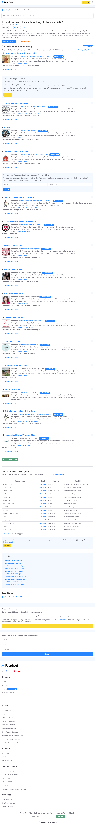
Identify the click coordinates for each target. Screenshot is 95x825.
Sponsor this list (25, 41)
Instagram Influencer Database (12, 736)
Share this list (7, 593)
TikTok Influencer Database (11, 743)
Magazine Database (8, 721)
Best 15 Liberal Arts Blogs (13, 574)
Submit (6, 189)
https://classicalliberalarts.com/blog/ (30, 225)
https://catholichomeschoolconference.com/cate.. (34, 201)
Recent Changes (7, 807)
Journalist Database (8, 725)
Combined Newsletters (9, 774)
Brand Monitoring (7, 771)
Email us (8, 95)
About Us (4, 682)
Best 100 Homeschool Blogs (13, 581)
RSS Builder (5, 785)
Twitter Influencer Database (11, 739)
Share (3, 27)
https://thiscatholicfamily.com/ (28, 345)
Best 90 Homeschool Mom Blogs (15, 579)
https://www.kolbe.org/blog (27, 130)
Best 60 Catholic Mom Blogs (13, 563)
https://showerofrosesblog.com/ (28, 249)
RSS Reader (5, 757)
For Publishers (6, 753)
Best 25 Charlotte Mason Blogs (14, 566)
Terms (3, 700)
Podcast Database (7, 717)
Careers (8, 689)
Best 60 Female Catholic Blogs (14, 571)
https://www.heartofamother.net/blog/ (30, 321)
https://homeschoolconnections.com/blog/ (32, 106)
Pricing (86, 2)
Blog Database (6, 714)
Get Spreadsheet (58, 474)
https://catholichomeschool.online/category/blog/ (34, 414)
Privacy (4, 696)
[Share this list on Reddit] (18, 27)
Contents (19, 25)
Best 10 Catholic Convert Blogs (14, 584)
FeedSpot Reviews (7, 692)
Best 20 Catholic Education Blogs (15, 568)
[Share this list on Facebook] (7, 27)
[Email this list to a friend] (21, 27)
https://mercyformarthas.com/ (27, 393)
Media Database (7, 760)
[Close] (94, 808)
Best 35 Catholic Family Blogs (14, 560)
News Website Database (10, 732)
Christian (8, 10)
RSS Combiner (6, 782)
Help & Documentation (9, 803)
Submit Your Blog (9, 41)
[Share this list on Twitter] (11, 27)
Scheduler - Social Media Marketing (14, 789)
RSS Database (6, 710)
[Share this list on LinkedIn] (14, 27)
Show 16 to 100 (11, 459)
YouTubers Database (8, 728)
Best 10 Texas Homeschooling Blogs (16, 576)
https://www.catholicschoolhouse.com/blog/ (32, 154)
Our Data (4, 685)
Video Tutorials (6, 799)
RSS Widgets (5, 778)
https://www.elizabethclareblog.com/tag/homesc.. (34, 56)
